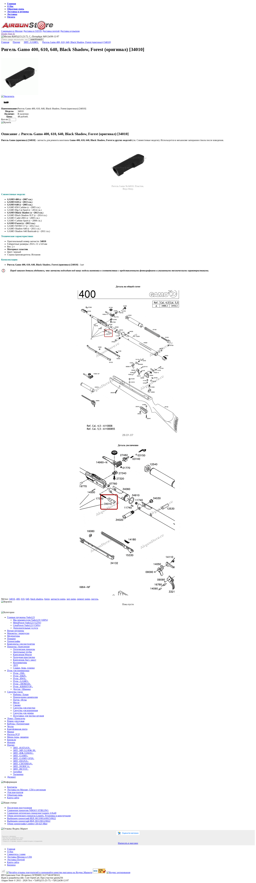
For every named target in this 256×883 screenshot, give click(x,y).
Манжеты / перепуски (18, 633)
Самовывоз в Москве (12, 31)
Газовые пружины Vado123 (21, 617)
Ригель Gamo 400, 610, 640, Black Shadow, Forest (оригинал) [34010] (76, 42)
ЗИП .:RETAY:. (20, 769)
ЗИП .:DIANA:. (21, 761)
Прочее (16, 42)
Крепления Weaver (22, 654)
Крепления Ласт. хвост (24, 660)
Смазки (17, 705)
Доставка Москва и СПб (19, 857)
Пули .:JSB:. (19, 673)
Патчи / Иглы (20, 700)
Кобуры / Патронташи (18, 723)
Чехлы (10, 726)
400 (18, 599)
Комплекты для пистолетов (21, 644)
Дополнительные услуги (25, 628)
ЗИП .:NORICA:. (21, 766)
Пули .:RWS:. (19, 678)
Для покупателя (15, 792)
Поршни (11, 638)
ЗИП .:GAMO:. (31, 42)
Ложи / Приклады (16, 718)
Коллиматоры (20, 662)
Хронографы (13, 641)
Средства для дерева (23, 713)
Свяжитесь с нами (16, 854)
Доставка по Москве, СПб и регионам (26, 789)
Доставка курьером (70, 31)
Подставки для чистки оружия (28, 715)
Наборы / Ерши (21, 694)
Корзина (11, 865)
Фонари (11, 742)
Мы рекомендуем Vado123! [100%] (30, 620)
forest (46, 599)
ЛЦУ (15, 665)
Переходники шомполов (25, 697)
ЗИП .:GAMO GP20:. (23, 758)
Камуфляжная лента (17, 729)
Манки (10, 731)
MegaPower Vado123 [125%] (27, 622)
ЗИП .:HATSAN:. (21, 747)
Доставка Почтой (16, 859)
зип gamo (71, 599)
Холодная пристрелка (24, 657)
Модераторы (13, 636)
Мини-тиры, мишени (18, 737)
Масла (16, 702)
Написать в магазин (128, 843)
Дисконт (11, 777)
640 (27, 599)
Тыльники (18, 774)
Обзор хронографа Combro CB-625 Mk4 (27, 823)
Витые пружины (15, 630)
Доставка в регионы (18, 11)
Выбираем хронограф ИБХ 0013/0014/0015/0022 (31, 818)
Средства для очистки (24, 708)
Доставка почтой (51, 31)
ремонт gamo (83, 599)
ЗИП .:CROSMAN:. (23, 763)
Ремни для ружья (15, 721)
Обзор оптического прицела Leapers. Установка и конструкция (39, 815)
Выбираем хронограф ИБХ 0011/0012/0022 (28, 821)
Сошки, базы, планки (24, 668)
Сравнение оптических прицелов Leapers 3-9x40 (31, 813)
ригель (94, 599)
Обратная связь (15, 9)
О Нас (10, 6)
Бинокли (11, 739)
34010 (12, 599)
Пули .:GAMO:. (21, 681)
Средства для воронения (25, 710)
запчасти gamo (58, 599)
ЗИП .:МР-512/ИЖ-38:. (24, 750)
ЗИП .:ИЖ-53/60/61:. (23, 753)
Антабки (17, 771)
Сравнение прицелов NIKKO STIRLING (28, 810)
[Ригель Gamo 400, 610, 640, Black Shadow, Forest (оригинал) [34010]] (19, 94)
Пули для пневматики (18, 670)
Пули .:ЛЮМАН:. (22, 684)
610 (22, 599)
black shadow (36, 599)
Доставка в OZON (32, 31)
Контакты (12, 787)
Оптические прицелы (24, 649)
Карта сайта (13, 797)
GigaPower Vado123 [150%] (26, 625)
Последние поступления (19, 807)
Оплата (11, 17)
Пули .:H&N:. (20, 676)
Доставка (12, 14)
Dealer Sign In (8, 34)
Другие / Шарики (22, 689)
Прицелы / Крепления (18, 646)
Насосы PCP (13, 734)
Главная (11, 3)
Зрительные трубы (22, 652)
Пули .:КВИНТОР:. (23, 686)
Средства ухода (15, 692)
